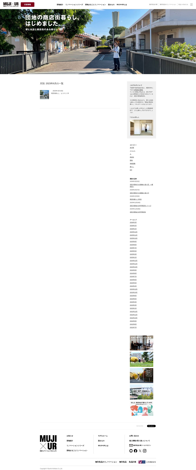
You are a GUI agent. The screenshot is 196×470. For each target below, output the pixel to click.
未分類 (132, 147)
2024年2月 (133, 286)
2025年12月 (133, 232)
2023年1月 (133, 308)
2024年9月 (133, 270)
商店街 (132, 157)
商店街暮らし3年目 (136, 199)
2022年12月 (133, 311)
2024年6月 (133, 280)
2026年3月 (133, 222)
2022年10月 (133, 318)
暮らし (132, 167)
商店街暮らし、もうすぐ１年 (60, 93)
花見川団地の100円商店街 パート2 (140, 206)
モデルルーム (103, 436)
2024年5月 (133, 283)
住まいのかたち (183, 4)
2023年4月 (133, 302)
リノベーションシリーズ (74, 4)
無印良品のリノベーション (168, 4)
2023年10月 (133, 292)
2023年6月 (133, 299)
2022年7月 (133, 327)
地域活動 (132, 163)
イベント (132, 151)
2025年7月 (133, 248)
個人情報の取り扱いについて (139, 441)
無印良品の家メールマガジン (142, 445)
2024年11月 (133, 264)
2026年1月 (133, 229)
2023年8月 (133, 295)
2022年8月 (133, 324)
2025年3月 (133, 254)
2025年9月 (133, 241)
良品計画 (132, 462)
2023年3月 (133, 305)
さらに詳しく (135, 117)
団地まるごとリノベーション (95, 4)
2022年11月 (133, 315)
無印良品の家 (153, 4)
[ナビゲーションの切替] (191, 4)
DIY (131, 170)
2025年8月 (133, 245)
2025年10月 (133, 238)
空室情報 (27, 4)
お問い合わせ (134, 436)
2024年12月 (133, 260)
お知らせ (70, 436)
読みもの (111, 4)
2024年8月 (133, 273)
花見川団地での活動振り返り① (139, 193)
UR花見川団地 (138, 90)
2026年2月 (133, 225)
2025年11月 (133, 235)
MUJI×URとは (122, 4)
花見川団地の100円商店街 (138, 212)
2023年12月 (133, 289)
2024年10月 (133, 267)
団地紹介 (60, 4)
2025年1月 (133, 257)
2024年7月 (133, 276)
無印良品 (123, 462)
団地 (131, 160)
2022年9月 (133, 321)
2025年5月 (133, 251)
